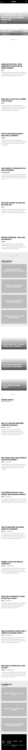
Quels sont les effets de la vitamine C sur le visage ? (13, 100)
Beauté (2, 70)
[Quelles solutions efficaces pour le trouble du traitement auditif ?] (14, 619)
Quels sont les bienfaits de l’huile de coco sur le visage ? (13, 597)
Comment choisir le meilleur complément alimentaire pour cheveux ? (14, 271)
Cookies (22, 745)
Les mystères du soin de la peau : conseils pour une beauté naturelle (13, 493)
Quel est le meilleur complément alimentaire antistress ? (12, 424)
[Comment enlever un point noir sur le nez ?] (11, 29)
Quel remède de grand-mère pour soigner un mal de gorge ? (14, 301)
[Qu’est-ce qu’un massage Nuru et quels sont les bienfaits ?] (14, 122)
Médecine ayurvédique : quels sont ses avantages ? (13, 238)
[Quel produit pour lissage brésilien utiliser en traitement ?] (14, 446)
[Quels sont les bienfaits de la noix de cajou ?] (14, 654)
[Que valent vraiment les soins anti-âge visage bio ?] (14, 191)
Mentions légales (14, 745)
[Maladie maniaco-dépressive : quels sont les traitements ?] (14, 360)
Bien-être (3, 137)
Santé (2, 635)
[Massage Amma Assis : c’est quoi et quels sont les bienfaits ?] (14, 339)
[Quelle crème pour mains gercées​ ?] (14, 380)
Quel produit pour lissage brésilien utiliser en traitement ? (13, 459)
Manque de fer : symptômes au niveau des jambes (14, 709)
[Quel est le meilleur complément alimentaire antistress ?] (14, 411)
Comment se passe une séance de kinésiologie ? (12, 563)
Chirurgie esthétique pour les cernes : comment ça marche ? (14, 316)
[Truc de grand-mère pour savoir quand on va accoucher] (14, 515)
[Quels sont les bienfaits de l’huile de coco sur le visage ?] (14, 585)
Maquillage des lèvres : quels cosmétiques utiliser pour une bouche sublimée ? (11, 66)
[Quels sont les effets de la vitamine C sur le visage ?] (14, 87)
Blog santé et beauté (14, 255)
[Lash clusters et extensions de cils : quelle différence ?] (14, 156)
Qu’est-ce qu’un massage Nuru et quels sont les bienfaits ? (12, 135)
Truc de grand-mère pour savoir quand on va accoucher (12, 528)
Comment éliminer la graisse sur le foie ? (14, 694)
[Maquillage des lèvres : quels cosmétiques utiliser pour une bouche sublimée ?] (14, 52)
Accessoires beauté (5, 172)
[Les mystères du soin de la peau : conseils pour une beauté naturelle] (14, 481)
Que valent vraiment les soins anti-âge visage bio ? (13, 204)
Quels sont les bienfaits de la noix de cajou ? (13, 667)
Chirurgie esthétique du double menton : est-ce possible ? (14, 286)
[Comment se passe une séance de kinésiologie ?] (14, 550)
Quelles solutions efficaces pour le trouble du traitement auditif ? (13, 632)
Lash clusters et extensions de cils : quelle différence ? (13, 169)
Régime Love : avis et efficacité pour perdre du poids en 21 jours (14, 724)
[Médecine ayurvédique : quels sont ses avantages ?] (14, 226)
